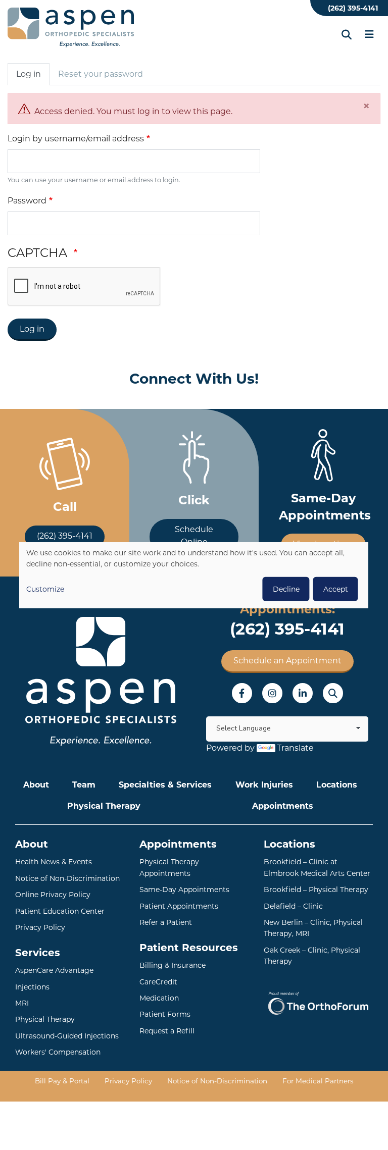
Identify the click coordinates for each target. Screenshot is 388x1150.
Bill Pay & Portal (62, 1081)
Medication (159, 998)
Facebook (242, 693)
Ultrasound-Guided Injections (67, 1035)
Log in (28, 74)
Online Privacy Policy (52, 894)
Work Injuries (264, 785)
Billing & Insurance (172, 965)
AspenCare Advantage (54, 970)
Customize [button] (45, 588)
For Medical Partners (318, 1081)
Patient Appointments (178, 906)
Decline (286, 588)
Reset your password (100, 74)
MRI (22, 1003)
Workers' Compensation (58, 1052)
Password (27, 200)
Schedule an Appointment (287, 660)
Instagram (272, 693)
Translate (295, 748)
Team (83, 785)
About (36, 785)
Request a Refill (167, 1030)
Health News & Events (53, 861)
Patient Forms (164, 1014)
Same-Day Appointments (184, 889)
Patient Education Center (60, 911)
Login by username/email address (76, 138)
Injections (32, 986)
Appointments (282, 806)
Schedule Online (194, 536)
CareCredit (158, 981)
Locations (336, 785)
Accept (335, 588)
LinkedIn (303, 693)
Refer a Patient (165, 922)
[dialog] (193, 575)
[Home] (71, 27)
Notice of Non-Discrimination (67, 878)
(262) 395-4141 (353, 8)
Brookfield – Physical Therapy (316, 889)
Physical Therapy (103, 806)
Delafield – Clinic (293, 906)
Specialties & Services (165, 785)
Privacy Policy (40, 927)
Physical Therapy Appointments (169, 867)
